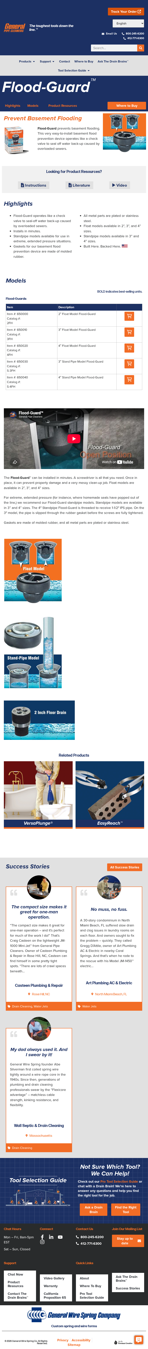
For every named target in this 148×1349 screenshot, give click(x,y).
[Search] (140, 48)
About (84, 1278)
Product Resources (15, 1284)
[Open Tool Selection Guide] (88, 70)
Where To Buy (90, 1285)
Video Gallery (54, 1278)
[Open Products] (33, 61)
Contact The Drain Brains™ (18, 1295)
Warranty (51, 1285)
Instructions (35, 185)
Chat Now (15, 1274)
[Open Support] (53, 61)
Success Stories (128, 1288)
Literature (81, 185)
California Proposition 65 (55, 1295)
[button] (129, 316)
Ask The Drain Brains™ (126, 1278)
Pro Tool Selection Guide (119, 1181)
